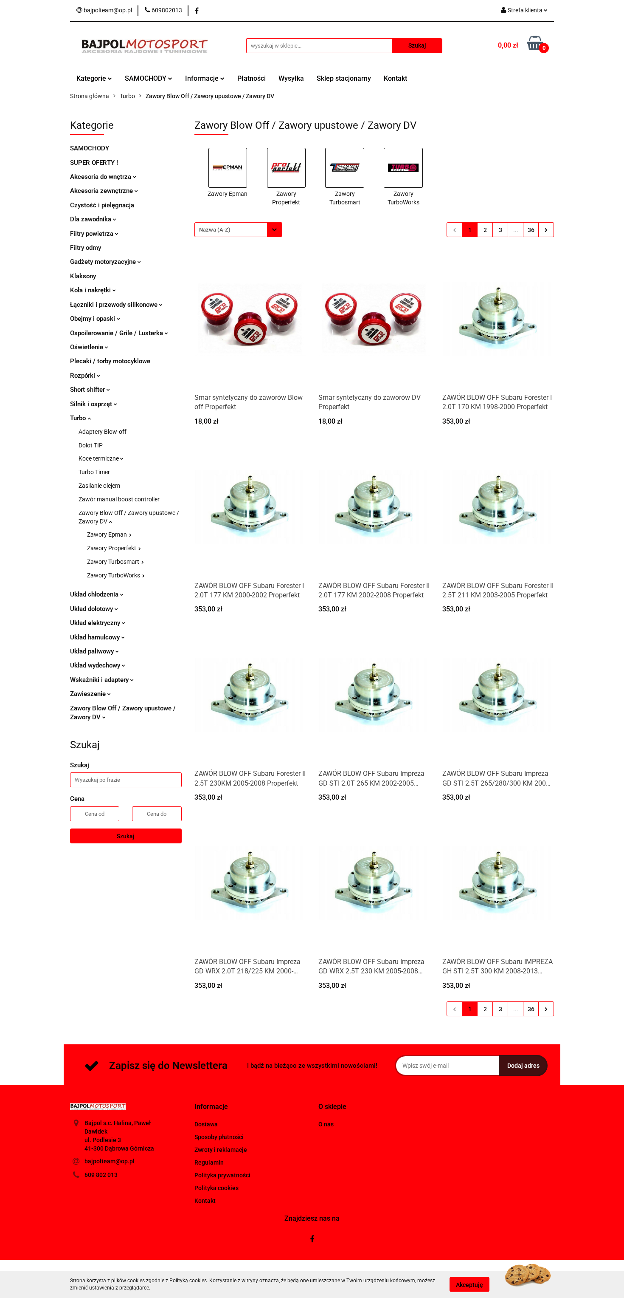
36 (531, 229)
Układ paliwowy (92, 651)
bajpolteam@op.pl (109, 1161)
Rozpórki (83, 375)
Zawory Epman (107, 534)
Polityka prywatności (222, 1175)
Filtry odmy (85, 248)
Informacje (202, 78)
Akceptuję (469, 1284)
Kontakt (395, 78)
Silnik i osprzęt (92, 404)
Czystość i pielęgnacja (102, 205)
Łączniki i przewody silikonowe (114, 304)
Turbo (78, 418)
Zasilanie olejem (99, 485)
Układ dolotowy (92, 609)
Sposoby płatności (219, 1137)
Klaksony (83, 276)
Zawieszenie (88, 694)
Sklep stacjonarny (344, 78)
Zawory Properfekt (112, 548)
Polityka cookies (216, 1188)
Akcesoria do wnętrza (101, 177)
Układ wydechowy (96, 665)
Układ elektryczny (96, 623)
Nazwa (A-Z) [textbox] (214, 229)
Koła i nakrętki (91, 290)
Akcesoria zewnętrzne (102, 191)
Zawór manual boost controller (119, 499)
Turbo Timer (94, 472)
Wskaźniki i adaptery (100, 680)
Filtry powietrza (92, 234)
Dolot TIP (91, 445)
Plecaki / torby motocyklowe (110, 361)
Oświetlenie (87, 347)
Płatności (251, 78)
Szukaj (126, 836)
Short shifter (88, 389)
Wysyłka (291, 78)
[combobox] (238, 229)
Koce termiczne (99, 458)
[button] (211, 1107)
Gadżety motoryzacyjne (104, 262)
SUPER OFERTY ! (94, 163)
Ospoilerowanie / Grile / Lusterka (117, 333)
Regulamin (209, 1162)
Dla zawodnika (91, 219)
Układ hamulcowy (95, 637)
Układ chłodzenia (95, 594)
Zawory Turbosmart (114, 561)
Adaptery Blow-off (102, 431)
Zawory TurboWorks (114, 575)
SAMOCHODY (146, 78)
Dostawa (206, 1124)
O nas (326, 1124)
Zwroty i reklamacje (220, 1149)
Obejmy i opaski (93, 318)
